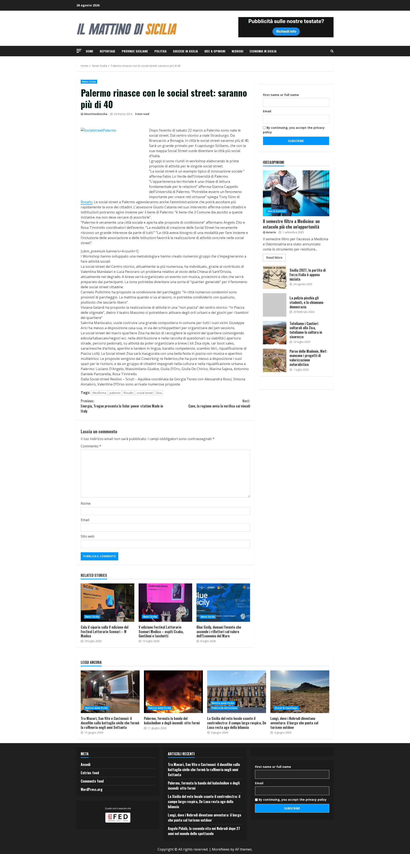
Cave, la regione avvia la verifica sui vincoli (219, 403)
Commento (91, 446)
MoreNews (221, 849)
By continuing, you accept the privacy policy (294, 130)
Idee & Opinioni (214, 51)
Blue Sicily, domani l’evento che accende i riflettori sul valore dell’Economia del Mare (223, 602)
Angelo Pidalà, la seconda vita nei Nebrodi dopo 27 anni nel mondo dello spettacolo (204, 831)
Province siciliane (135, 51)
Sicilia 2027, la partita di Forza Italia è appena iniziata (274, 277)
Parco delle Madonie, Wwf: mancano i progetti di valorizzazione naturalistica (274, 360)
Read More (274, 257)
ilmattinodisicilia (95, 114)
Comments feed (92, 781)
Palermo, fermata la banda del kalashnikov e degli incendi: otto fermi (173, 691)
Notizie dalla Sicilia (96, 707)
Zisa (159, 393)
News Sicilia (89, 81)
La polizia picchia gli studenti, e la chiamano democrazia (274, 305)
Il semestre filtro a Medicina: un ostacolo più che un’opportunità (296, 193)
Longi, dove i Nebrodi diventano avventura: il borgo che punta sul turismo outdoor (299, 691)
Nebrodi (237, 51)
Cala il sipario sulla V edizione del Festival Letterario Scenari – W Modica (107, 602)
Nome (86, 503)
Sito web (87, 536)
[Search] (332, 51)
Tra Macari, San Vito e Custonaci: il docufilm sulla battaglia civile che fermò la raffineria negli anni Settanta (110, 691)
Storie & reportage (286, 707)
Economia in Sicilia (263, 51)
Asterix (271, 232)
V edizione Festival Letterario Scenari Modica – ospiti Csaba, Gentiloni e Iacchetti (165, 602)
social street (145, 393)
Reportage (107, 51)
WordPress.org (91, 789)
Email (85, 520)
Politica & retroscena (224, 707)
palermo (115, 393)
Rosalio (86, 202)
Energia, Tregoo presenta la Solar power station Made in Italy (122, 406)
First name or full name (281, 95)
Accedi (85, 764)
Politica (160, 51)
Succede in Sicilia (185, 51)
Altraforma (99, 393)
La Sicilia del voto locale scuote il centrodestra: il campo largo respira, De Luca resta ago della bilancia (236, 691)
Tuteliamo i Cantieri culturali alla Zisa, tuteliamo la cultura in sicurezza (274, 332)
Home (89, 51)
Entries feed (90, 772)
